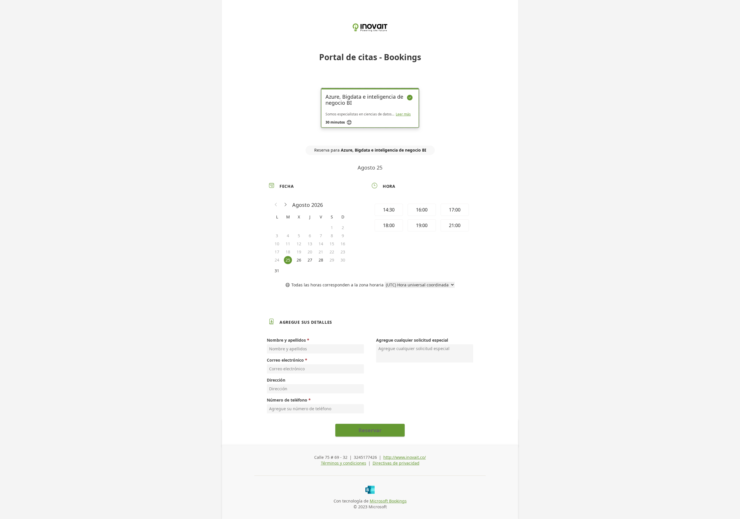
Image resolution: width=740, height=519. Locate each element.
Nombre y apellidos (286, 340)
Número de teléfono (287, 400)
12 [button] (299, 243)
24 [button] (277, 260)
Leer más (403, 114)
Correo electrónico (285, 360)
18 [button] (288, 252)
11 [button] (288, 243)
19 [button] (299, 252)
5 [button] (299, 235)
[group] (421, 218)
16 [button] (343, 243)
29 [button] (332, 260)
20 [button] (310, 252)
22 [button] (332, 252)
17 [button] (277, 252)
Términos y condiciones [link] (343, 463)
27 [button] (310, 260)
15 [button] (332, 243)
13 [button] (310, 243)
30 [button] (343, 260)
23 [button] (343, 252)
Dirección (276, 380)
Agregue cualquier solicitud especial (412, 340)
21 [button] (321, 252)
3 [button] (277, 235)
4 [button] (288, 235)
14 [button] (321, 243)
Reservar (370, 430)
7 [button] (321, 235)
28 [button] (321, 260)
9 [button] (343, 235)
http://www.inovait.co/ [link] (404, 457)
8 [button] (332, 235)
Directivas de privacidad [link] (396, 463)
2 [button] (343, 227)
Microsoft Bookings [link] (388, 501)
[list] (370, 113)
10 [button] (277, 243)
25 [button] (288, 260)
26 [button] (299, 260)
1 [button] (332, 227)
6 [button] (310, 235)
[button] (276, 204)
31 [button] (277, 270)
